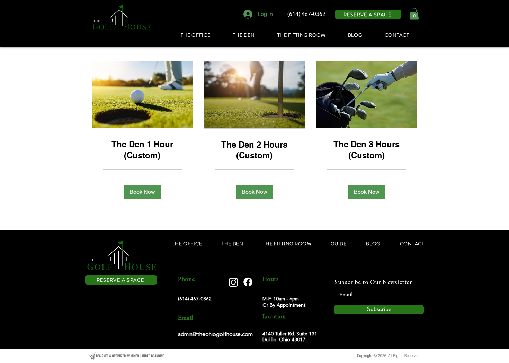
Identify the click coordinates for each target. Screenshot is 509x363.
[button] (414, 13)
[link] (142, 150)
